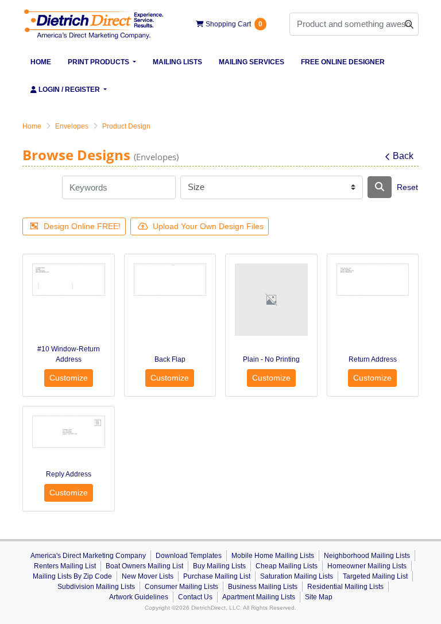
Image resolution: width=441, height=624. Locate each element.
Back (403, 156)
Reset (407, 187)
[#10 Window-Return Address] (68, 279)
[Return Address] (372, 279)
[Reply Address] (68, 432)
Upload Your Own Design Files (208, 226)
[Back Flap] (170, 279)
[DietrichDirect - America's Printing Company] (94, 24)
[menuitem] (41, 62)
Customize (68, 377)
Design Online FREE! (82, 226)
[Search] (380, 187)
